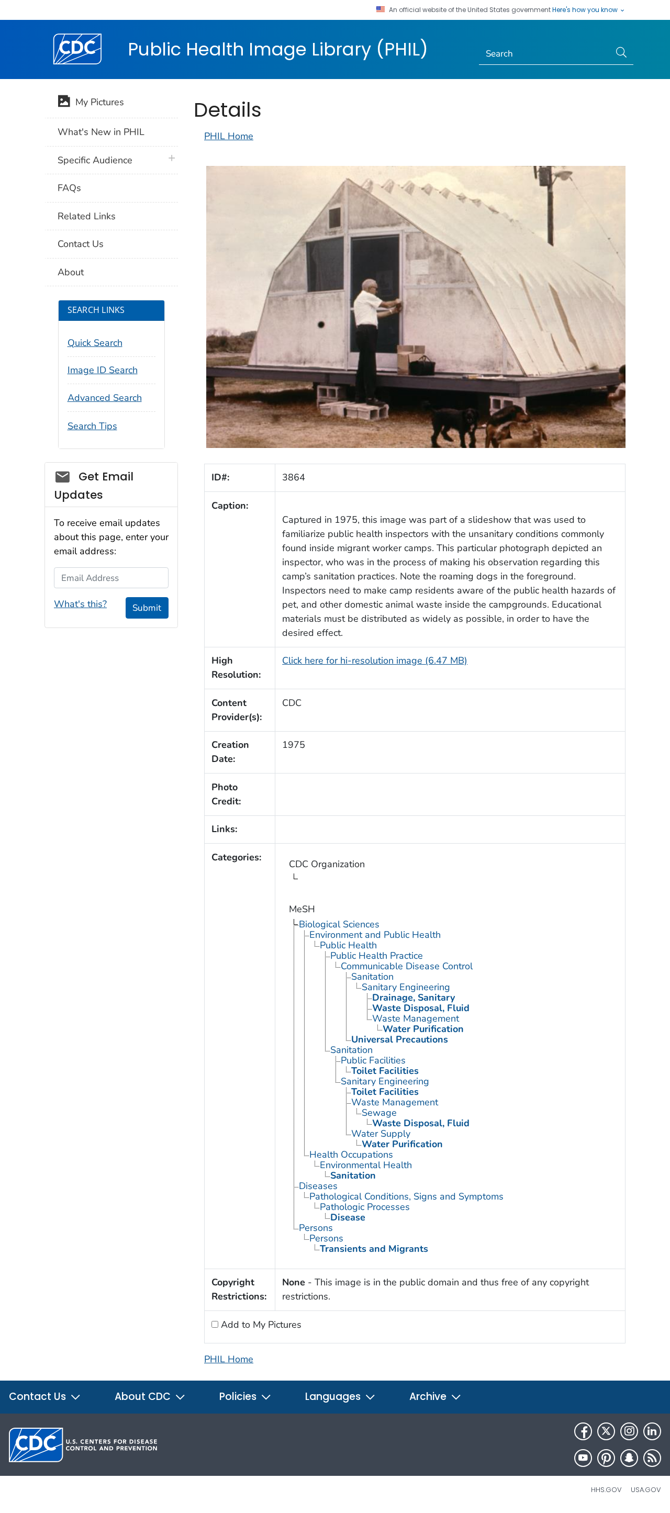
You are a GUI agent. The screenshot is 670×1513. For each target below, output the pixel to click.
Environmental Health (366, 1165)
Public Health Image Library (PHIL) (278, 49)
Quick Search (95, 343)
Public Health (348, 945)
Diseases (318, 1186)
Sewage (379, 1112)
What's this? (80, 604)
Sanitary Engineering (406, 987)
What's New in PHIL (101, 132)
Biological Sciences (339, 924)
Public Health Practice (376, 955)
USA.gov (646, 1490)
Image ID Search (103, 370)
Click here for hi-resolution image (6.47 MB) (374, 660)
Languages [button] (334, 1396)
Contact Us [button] (39, 1396)
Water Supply (380, 1133)
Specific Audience (95, 160)
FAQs (69, 188)
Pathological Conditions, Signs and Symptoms (406, 1196)
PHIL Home (228, 136)
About (71, 272)
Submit (146, 608)
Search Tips (92, 426)
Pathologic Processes (365, 1207)
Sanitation (372, 976)
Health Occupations (351, 1154)
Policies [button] (239, 1396)
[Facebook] (583, 1431)
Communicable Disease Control (407, 966)
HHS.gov (606, 1490)
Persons (316, 1227)
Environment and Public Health (375, 934)
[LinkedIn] (652, 1431)
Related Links (87, 216)
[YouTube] (583, 1458)
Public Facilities (373, 1060)
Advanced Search (105, 397)
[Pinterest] (606, 1458)
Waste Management (415, 1018)
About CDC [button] (144, 1396)
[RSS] (652, 1458)
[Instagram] (629, 1431)
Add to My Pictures (260, 1324)
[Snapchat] (629, 1458)
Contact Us (81, 244)
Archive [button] (429, 1396)
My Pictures (97, 102)
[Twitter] (606, 1431)
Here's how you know (585, 10)
